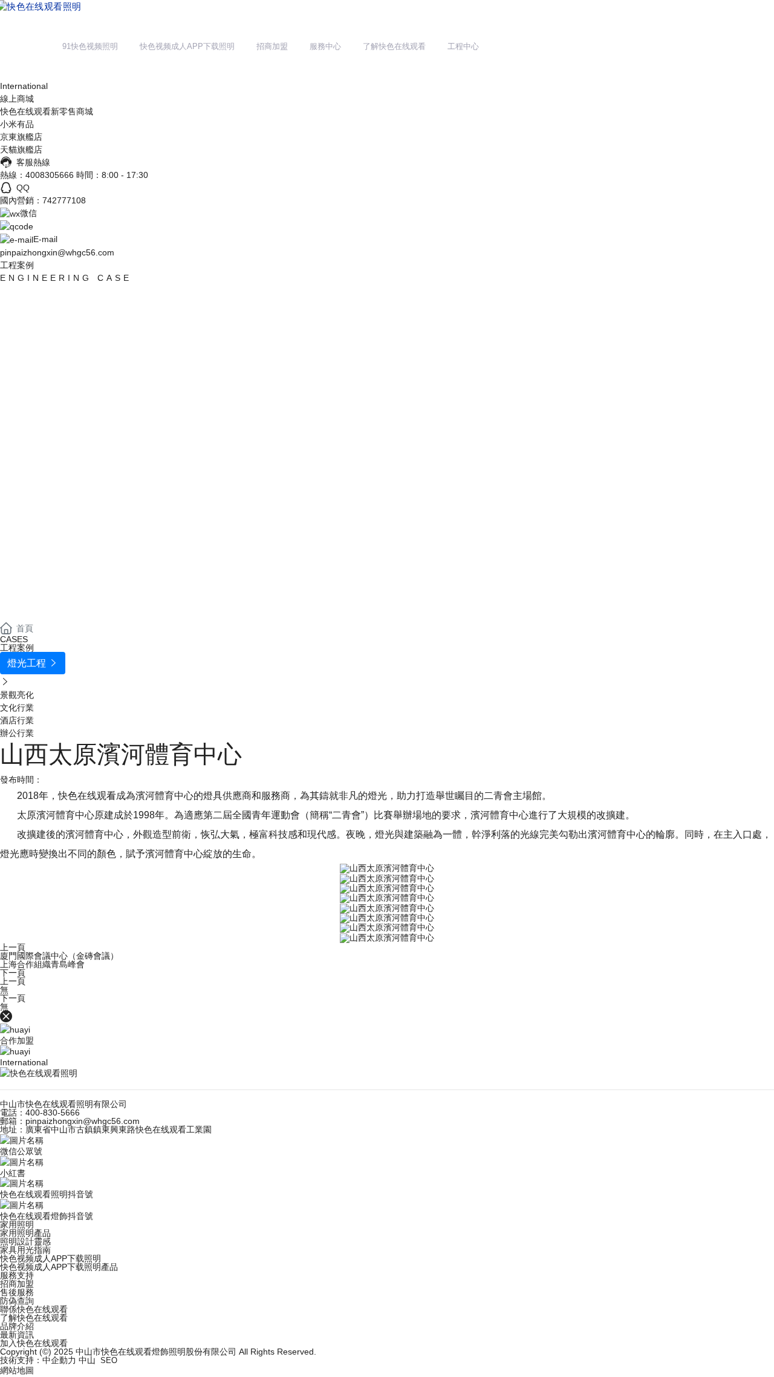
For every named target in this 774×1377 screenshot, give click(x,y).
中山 (87, 1360)
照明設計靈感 (25, 1241)
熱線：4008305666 (37, 175)
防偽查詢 (17, 1301)
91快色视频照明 (90, 46)
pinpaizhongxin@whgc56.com (57, 252)
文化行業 (17, 707)
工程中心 (463, 46)
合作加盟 (17, 1040)
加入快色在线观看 (34, 1343)
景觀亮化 (17, 695)
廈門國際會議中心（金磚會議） (59, 956)
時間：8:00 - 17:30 (112, 175)
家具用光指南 (25, 1250)
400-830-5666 (52, 1112)
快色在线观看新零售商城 (46, 111)
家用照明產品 (25, 1233)
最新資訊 (17, 1334)
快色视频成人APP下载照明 (187, 46)
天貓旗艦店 (21, 149)
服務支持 (17, 1275)
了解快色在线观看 (394, 46)
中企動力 (59, 1360)
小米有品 (17, 124)
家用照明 (17, 1224)
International (24, 86)
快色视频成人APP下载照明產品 (59, 1267)
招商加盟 (272, 46)
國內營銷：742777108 (43, 200)
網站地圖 (17, 1370)
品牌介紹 (17, 1326)
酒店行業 (17, 720)
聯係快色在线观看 (34, 1309)
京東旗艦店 (21, 137)
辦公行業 (17, 733)
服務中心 (325, 46)
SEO (108, 1360)
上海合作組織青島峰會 (42, 964)
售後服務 (17, 1292)
